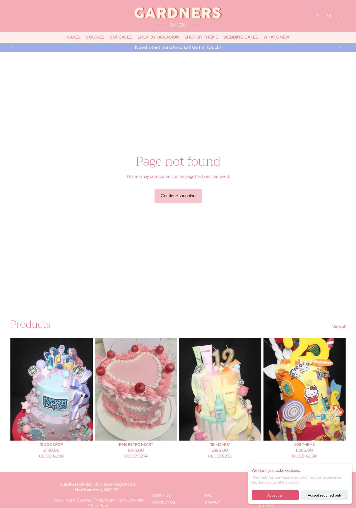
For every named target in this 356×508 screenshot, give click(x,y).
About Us (161, 495)
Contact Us (163, 502)
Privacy (212, 502)
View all (339, 326)
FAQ (208, 495)
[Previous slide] (12, 47)
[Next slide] (340, 47)
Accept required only (325, 495)
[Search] (317, 16)
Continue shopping (178, 195)
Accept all (275, 495)
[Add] (84, 432)
